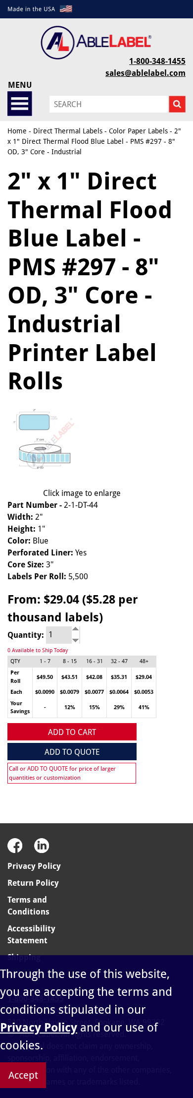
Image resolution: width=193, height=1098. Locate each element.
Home (17, 131)
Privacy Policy (34, 866)
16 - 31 (94, 661)
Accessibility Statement (31, 934)
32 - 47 (119, 661)
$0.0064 (119, 692)
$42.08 (94, 677)
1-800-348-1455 (157, 61)
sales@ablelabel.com (145, 73)
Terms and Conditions (28, 905)
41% (144, 707)
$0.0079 (69, 692)
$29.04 (144, 677)
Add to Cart (72, 732)
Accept (23, 1075)
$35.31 (119, 677)
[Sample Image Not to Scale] (48, 444)
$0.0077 (94, 692)
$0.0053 (143, 692)
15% (94, 707)
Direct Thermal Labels (67, 131)
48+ (144, 661)
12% (69, 707)
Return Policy (33, 883)
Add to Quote (72, 752)
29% (119, 707)
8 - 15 (70, 661)
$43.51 (69, 677)
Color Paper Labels (138, 131)
